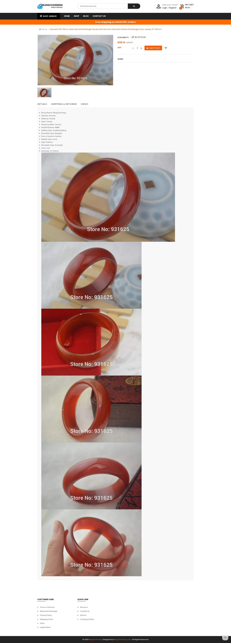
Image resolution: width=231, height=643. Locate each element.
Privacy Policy (46, 615)
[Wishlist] (165, 48)
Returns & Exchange (48, 611)
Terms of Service (47, 607)
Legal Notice (45, 627)
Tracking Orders (87, 619)
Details (42, 104)
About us (84, 607)
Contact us (84, 611)
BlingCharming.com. (123, 639)
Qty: (120, 47)
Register (173, 7)
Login (164, 7)
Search (83, 615)
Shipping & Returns (64, 104)
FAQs (42, 623)
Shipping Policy (46, 619)
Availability (123, 37)
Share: (120, 59)
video (84, 104)
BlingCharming (95, 639)
